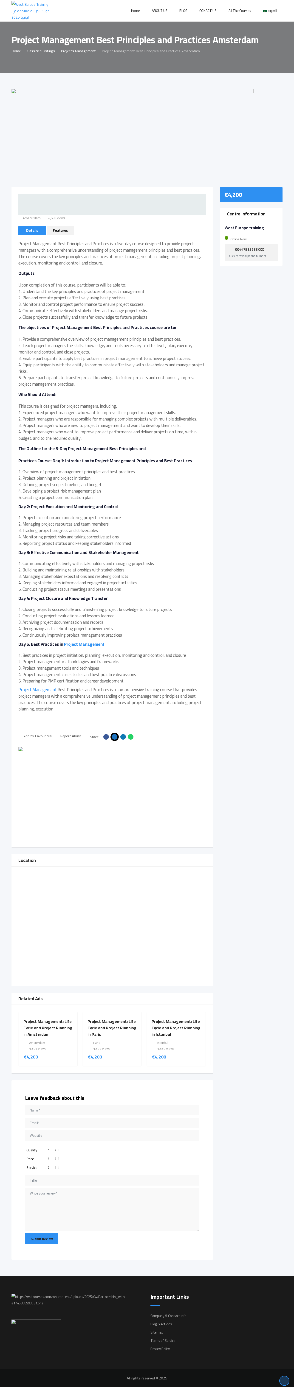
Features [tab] (60, 230)
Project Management (84, 644)
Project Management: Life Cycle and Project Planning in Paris (112, 1028)
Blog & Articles (161, 1324)
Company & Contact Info (168, 1315)
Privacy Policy (160, 1348)
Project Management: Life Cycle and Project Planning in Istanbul (176, 1028)
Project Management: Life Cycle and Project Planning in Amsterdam (47, 1028)
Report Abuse (71, 735)
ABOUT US (159, 10)
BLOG (183, 10)
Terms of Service (162, 1340)
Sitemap (156, 1332)
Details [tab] (32, 230)
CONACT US (208, 10)
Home (135, 10)
